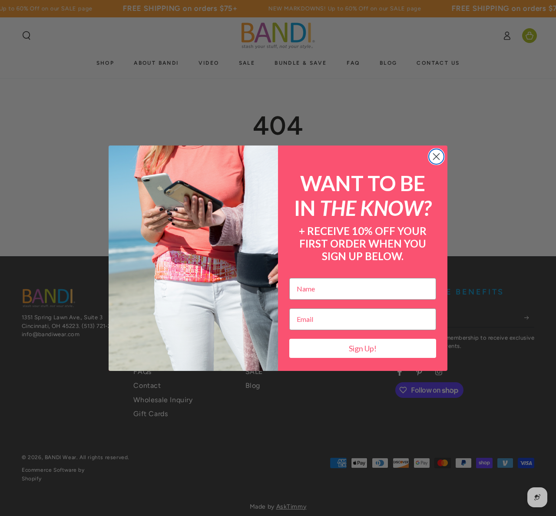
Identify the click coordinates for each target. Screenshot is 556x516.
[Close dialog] (436, 156)
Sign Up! (363, 348)
